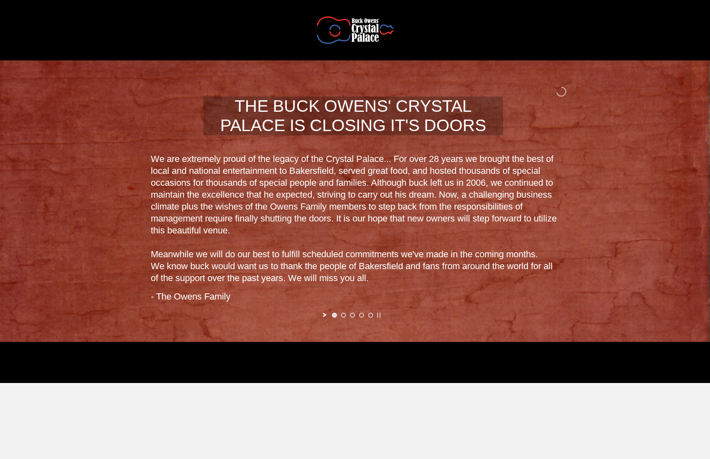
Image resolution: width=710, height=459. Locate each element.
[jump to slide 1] (334, 315)
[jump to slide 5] (370, 315)
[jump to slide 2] (343, 315)
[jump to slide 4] (361, 315)
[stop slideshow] (378, 315)
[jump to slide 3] (352, 315)
